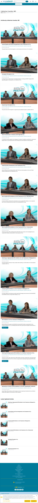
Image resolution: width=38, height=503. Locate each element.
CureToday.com (19, 467)
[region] (19, 498)
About (19, 464)
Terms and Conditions (19, 473)
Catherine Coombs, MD (27, 75)
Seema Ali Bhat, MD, (20, 75)
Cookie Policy (7, 499)
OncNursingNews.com (19, 469)
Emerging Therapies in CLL (13, 439)
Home (2, 12)
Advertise (19, 466)
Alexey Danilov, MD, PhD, (13, 75)
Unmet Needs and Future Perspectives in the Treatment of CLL (19, 411)
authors (4, 12)
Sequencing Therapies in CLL (13, 448)
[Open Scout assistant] (33, 1)
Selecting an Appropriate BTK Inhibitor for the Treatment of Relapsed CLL (21, 402)
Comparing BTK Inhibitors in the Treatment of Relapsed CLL (19, 420)
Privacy (19, 474)
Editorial (19, 471)
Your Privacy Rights (19, 477)
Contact (19, 472)
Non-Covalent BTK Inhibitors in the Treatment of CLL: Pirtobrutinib (20, 430)
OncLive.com (19, 468)
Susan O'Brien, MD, (6, 75)
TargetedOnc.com (19, 470)
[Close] (36, 496)
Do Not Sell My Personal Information (19, 476)
